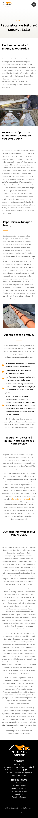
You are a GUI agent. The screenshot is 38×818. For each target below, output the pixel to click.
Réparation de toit (19, 786)
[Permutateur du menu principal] (33, 4)
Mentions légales (19, 812)
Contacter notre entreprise (21, 499)
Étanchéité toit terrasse (19, 791)
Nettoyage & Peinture (19, 788)
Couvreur (19, 783)
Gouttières (19, 794)
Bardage (23, 797)
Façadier (15, 797)
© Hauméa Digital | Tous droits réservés (19, 808)
